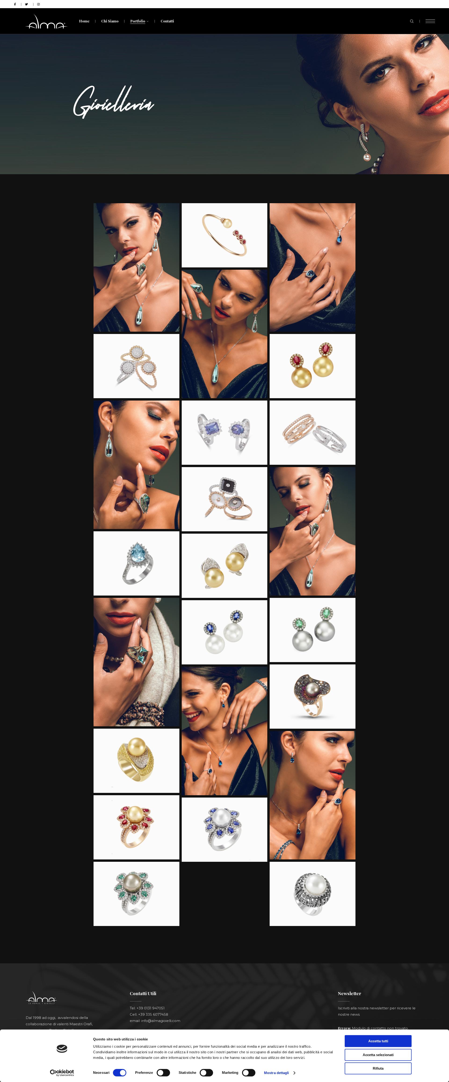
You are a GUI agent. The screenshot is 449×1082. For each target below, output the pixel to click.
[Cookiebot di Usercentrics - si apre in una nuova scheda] (62, 1072)
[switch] (163, 1072)
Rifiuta (378, 1068)
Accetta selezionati (378, 1055)
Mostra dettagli (276, 1073)
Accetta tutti (378, 1041)
